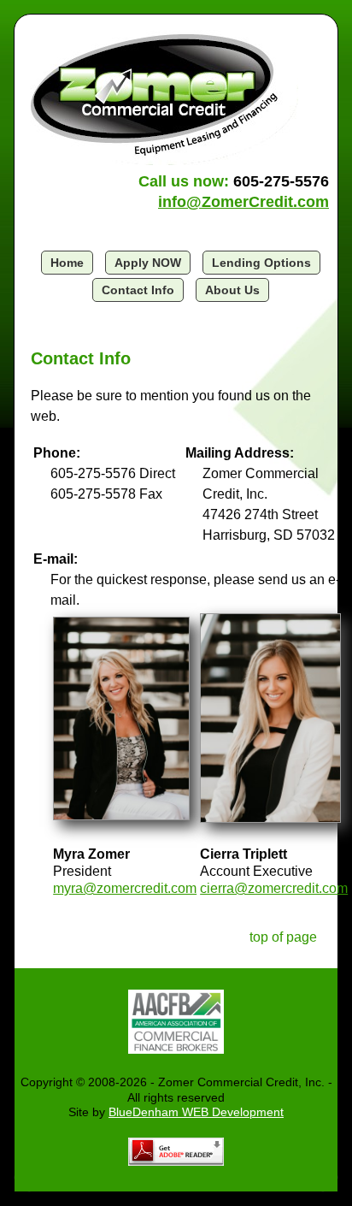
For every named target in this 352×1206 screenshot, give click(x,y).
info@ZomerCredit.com (243, 201)
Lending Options (261, 262)
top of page (283, 937)
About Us (232, 290)
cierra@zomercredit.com (274, 888)
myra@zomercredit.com (125, 888)
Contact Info (138, 290)
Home (67, 262)
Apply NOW (147, 262)
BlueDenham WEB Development (196, 1112)
